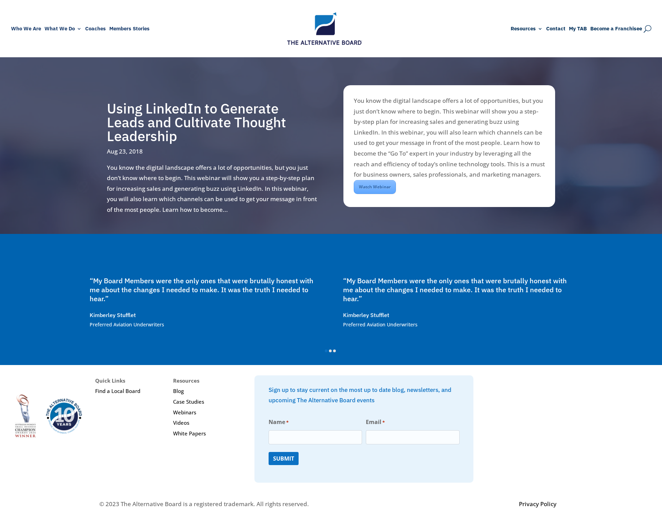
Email (375, 422)
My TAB (578, 29)
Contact (555, 29)
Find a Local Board (117, 390)
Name (279, 422)
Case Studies (188, 401)
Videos (181, 422)
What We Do (59, 29)
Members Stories (129, 29)
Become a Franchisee (616, 29)
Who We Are (26, 29)
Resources (523, 29)
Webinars (184, 412)
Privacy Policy (537, 504)
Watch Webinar (375, 187)
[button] (326, 350)
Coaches (95, 29)
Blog (178, 390)
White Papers (189, 433)
